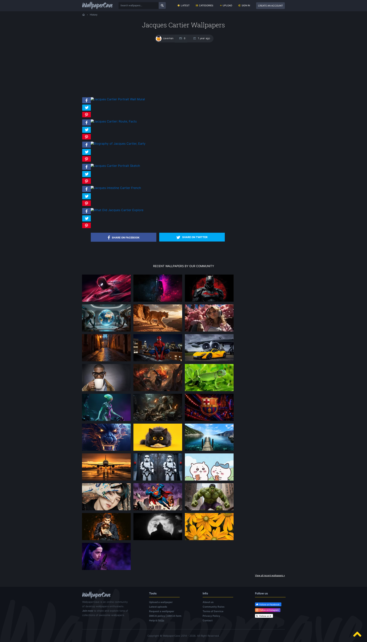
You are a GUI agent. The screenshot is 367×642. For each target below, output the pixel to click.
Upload (227, 5)
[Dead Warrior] (158, 421)
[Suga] (106, 510)
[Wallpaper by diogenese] (106, 331)
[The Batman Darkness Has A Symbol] (209, 301)
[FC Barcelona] (209, 421)
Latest (185, 5)
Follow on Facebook (269, 604)
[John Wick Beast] (158, 301)
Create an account (270, 5)
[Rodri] (106, 540)
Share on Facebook (126, 237)
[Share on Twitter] (86, 110)
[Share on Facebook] (86, 103)
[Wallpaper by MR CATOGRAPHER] (209, 540)
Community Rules (213, 606)
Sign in (246, 5)
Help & (156, 620)
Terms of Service (213, 611)
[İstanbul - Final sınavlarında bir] (209, 450)
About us (208, 602)
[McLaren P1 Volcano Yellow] (209, 361)
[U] (158, 540)
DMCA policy (157, 615)
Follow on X (265, 616)
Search (162, 5)
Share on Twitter (195, 237)
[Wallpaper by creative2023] (209, 331)
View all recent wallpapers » (270, 575)
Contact (208, 620)
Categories (206, 5)
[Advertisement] (183, 70)
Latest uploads (158, 606)
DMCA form (174, 615)
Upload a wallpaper (161, 602)
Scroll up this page (357, 634)
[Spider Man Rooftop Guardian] (106, 301)
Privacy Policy (211, 615)
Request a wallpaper (161, 611)
